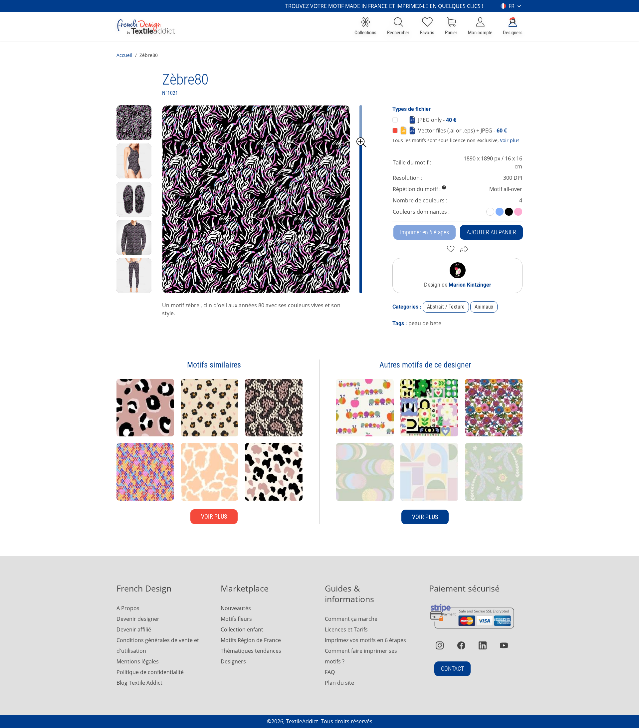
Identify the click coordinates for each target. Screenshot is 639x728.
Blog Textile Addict (139, 682)
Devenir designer (137, 618)
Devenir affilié (133, 629)
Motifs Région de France (251, 640)
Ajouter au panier (491, 232)
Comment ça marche (351, 618)
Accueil (124, 55)
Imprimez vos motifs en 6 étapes (365, 640)
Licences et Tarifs (346, 629)
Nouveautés (236, 608)
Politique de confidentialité (150, 672)
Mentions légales (137, 661)
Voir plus (510, 140)
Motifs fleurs (236, 618)
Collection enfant (242, 629)
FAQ (330, 672)
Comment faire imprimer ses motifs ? (361, 656)
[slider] (361, 142)
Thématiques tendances (251, 650)
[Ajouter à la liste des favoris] (451, 249)
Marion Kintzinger (470, 285)
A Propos (127, 608)
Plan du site (339, 682)
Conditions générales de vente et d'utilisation (157, 645)
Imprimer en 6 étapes (424, 232)
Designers (233, 661)
